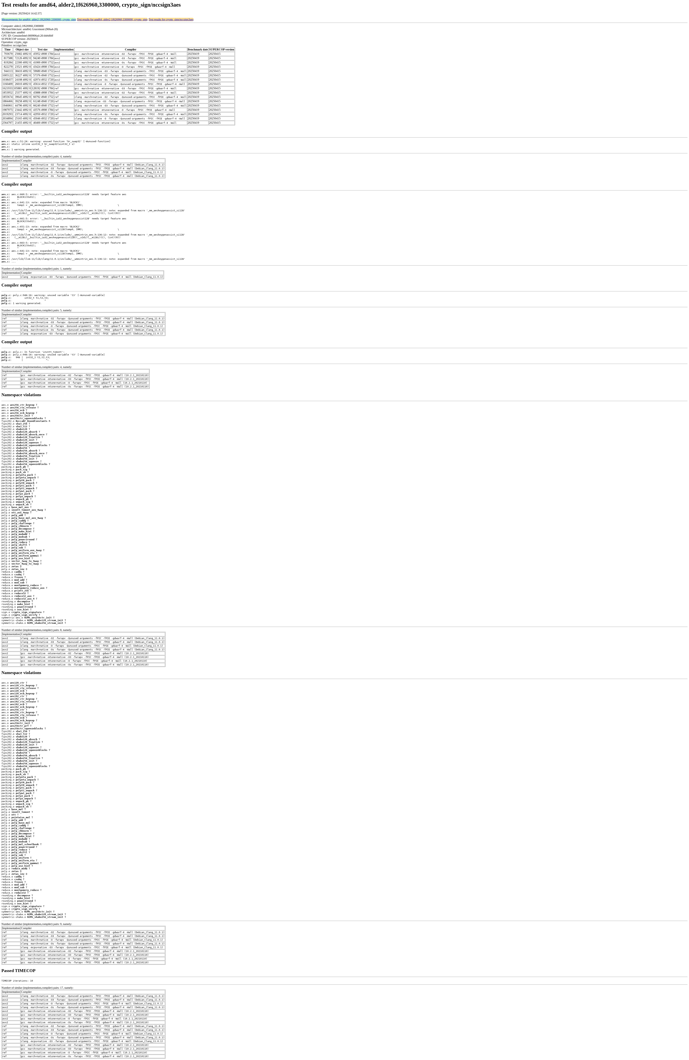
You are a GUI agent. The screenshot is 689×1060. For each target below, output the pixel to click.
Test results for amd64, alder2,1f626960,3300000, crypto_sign (112, 19)
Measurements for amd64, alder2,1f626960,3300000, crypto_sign (39, 19)
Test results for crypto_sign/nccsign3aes (171, 19)
